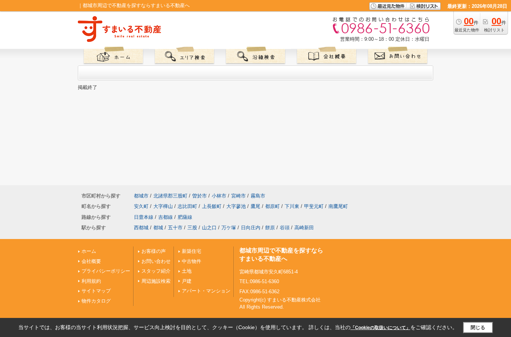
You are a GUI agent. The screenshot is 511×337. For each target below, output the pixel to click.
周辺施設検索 (156, 281)
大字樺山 (163, 206)
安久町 (141, 206)
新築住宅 (191, 251)
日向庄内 (250, 227)
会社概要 (91, 261)
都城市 (141, 196)
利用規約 (91, 281)
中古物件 (191, 261)
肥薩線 (185, 217)
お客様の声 (153, 251)
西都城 (141, 227)
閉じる (478, 327)
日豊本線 (143, 217)
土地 (187, 271)
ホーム (89, 251)
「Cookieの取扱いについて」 (380, 327)
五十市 (175, 227)
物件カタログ (96, 301)
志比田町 (187, 206)
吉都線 (165, 217)
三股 (192, 227)
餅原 (270, 227)
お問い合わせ (156, 261)
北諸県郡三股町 (170, 196)
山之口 (209, 227)
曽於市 (199, 196)
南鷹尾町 (338, 206)
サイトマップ (96, 291)
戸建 (187, 281)
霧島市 (258, 196)
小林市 (219, 196)
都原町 (272, 206)
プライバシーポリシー (106, 271)
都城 (158, 227)
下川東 (292, 206)
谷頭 (285, 227)
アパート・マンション (206, 291)
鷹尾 (255, 206)
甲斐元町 (314, 206)
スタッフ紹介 (156, 271)
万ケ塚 (228, 227)
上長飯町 (211, 206)
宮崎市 (238, 196)
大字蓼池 (236, 206)
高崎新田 (304, 227)
